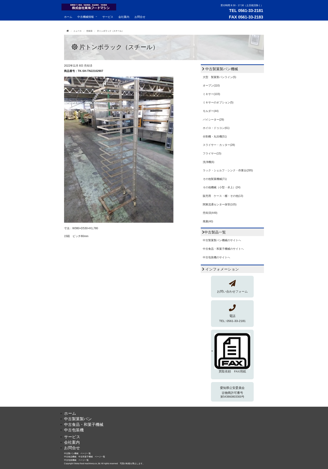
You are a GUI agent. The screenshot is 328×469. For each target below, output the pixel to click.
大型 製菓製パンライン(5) (219, 77)
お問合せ (139, 17)
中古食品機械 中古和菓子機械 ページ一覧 (84, 456)
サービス (107, 17)
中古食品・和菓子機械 (83, 424)
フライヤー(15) (212, 153)
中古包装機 (74, 430)
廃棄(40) (208, 221)
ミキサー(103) (211, 94)
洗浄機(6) (208, 162)
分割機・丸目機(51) (215, 136)
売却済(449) (210, 212)
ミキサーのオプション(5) (218, 102)
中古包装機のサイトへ (216, 257)
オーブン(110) (211, 85)
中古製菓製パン (78, 419)
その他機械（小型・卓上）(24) (221, 187)
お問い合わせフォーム (232, 291)
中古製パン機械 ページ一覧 (77, 453)
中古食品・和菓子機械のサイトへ (223, 248)
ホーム (68, 17)
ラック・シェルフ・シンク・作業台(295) (228, 170)
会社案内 (123, 17)
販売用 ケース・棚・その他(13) (223, 195)
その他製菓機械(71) (215, 179)
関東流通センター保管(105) (219, 204)
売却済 (89, 31)
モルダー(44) (210, 111)
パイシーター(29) (213, 119)
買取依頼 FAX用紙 (232, 371)
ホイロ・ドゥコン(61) (216, 127)
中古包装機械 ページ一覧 (76, 460)
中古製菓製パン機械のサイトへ (222, 240)
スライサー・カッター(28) (219, 144)
